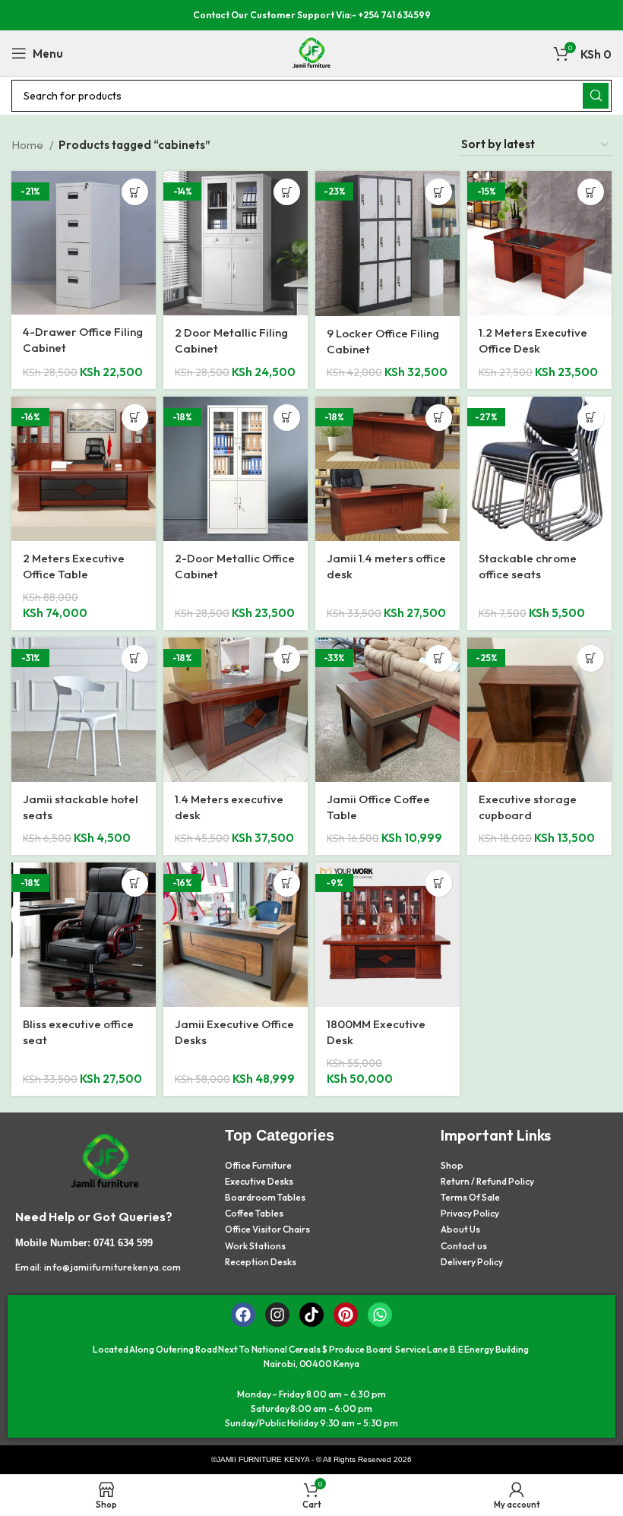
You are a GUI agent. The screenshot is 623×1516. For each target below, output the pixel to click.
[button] (135, 192)
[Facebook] (243, 1314)
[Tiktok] (311, 1314)
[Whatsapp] (380, 1314)
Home (28, 145)
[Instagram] (277, 1314)
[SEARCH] (596, 96)
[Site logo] (311, 52)
